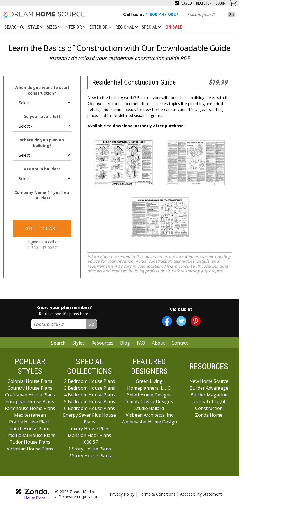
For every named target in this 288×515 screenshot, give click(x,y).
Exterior (99, 27)
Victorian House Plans (30, 449)
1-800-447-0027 (42, 247)
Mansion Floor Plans (89, 435)
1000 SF (90, 442)
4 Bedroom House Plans (89, 395)
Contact (180, 343)
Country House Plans (30, 388)
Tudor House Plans (30, 442)
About (158, 343)
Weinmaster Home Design (149, 422)
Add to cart (41, 228)
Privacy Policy (122, 494)
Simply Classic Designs (149, 401)
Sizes (52, 27)
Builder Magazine (209, 395)
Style (34, 27)
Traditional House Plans (29, 435)
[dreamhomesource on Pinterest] (195, 321)
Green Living (149, 381)
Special (150, 27)
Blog (125, 343)
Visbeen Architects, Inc (149, 415)
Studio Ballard (149, 408)
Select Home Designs (149, 395)
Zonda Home (208, 415)
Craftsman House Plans (30, 395)
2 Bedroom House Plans (89, 381)
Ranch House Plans (30, 428)
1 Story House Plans (89, 449)
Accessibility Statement (201, 494)
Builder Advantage (209, 388)
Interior (73, 27)
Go (231, 14)
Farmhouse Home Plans (30, 408)
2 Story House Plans (89, 455)
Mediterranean (30, 415)
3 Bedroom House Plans (89, 388)
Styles (78, 343)
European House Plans (30, 401)
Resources (102, 343)
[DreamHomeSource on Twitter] (181, 321)
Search (58, 343)
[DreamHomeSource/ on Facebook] (167, 321)
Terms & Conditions (157, 494)
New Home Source (208, 381)
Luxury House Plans (89, 428)
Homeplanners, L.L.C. (149, 388)
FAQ (141, 343)
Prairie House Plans (30, 422)
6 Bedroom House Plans (89, 408)
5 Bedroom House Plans (89, 401)
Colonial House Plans (30, 381)
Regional (125, 27)
